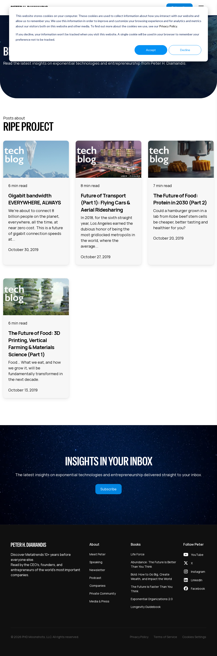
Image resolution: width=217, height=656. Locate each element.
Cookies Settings (194, 637)
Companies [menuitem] (97, 586)
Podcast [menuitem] (95, 578)
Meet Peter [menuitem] (97, 554)
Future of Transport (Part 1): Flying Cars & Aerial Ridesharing (105, 202)
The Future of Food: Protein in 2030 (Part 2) (180, 199)
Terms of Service (165, 637)
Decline (185, 50)
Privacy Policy (168, 26)
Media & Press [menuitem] (99, 601)
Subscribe (108, 489)
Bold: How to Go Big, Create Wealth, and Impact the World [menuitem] (151, 576)
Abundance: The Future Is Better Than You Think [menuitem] (153, 564)
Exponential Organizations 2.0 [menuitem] (152, 599)
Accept (151, 50)
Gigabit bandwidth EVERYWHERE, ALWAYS (34, 199)
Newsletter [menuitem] (97, 570)
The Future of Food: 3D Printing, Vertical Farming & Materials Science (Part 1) (34, 343)
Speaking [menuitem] (95, 562)
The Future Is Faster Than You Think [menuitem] (151, 589)
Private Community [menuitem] (102, 593)
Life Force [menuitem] (138, 554)
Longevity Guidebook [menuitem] (146, 607)
